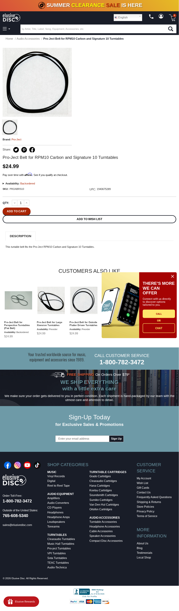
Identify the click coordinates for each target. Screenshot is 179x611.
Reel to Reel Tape (58, 485)
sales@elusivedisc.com (17, 524)
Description (20, 236)
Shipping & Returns (149, 502)
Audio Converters (58, 502)
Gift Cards (143, 487)
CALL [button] (159, 313)
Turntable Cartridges (107, 472)
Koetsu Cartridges (100, 490)
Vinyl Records (56, 476)
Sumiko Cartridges (100, 499)
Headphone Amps (58, 517)
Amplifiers (53, 498)
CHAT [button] (158, 328)
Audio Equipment (60, 494)
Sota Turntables (57, 558)
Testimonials (144, 552)
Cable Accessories (101, 531)
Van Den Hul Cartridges (104, 504)
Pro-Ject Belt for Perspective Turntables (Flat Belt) (17, 325)
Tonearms (53, 526)
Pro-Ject (16, 139)
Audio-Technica (57, 567)
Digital (51, 480)
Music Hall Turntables (60, 543)
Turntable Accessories (103, 521)
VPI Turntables (56, 553)
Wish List (142, 483)
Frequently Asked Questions (154, 497)
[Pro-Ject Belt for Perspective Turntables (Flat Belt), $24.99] (18, 300)
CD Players (54, 507)
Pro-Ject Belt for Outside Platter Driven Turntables (83, 324)
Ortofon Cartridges (100, 509)
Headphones (55, 512)
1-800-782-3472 (122, 362)
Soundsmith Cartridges (103, 495)
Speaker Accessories (102, 535)
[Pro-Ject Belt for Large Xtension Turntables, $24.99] (51, 300)
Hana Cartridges (99, 485)
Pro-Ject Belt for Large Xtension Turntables (49, 324)
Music (51, 472)
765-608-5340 (15, 515)
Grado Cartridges (100, 476)
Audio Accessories (104, 517)
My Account (144, 478)
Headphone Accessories (104, 526)
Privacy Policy (145, 511)
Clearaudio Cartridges (103, 480)
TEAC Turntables (58, 562)
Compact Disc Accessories (106, 540)
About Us (142, 543)
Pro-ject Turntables (59, 548)
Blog (140, 548)
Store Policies (145, 506)
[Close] (172, 276)
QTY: (6, 203)
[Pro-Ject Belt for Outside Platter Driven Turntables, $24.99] (83, 300)
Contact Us (144, 492)
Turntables (57, 534)
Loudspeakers (56, 521)
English (123, 17)
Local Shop (144, 557)
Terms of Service (147, 516)
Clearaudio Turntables (61, 539)
